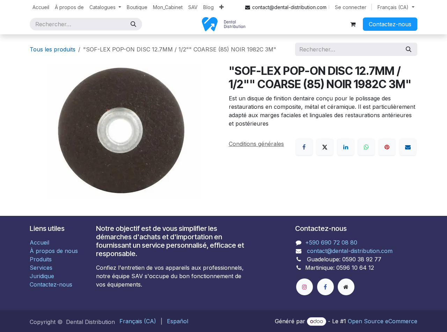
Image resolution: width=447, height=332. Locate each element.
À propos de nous (54, 250)
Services (41, 267)
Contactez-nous (390, 24)
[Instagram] (304, 286)
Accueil (39, 242)
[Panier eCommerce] (352, 24)
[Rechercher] (133, 24)
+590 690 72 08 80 (331, 242)
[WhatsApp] (366, 147)
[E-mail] (408, 147)
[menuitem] (41, 7)
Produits (41, 259)
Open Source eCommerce (382, 321)
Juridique (42, 276)
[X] (324, 147)
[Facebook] (304, 147)
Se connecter (350, 7)
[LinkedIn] (345, 147)
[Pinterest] (387, 147)
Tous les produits (52, 49)
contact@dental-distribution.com (349, 250)
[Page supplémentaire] (346, 286)
